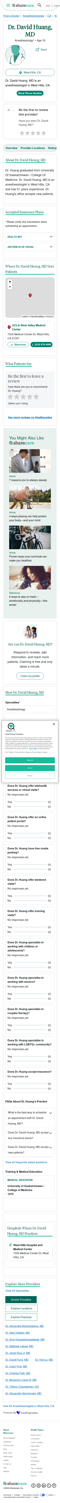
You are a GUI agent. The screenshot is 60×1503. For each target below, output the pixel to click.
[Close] (54, 724)
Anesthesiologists (33, 16)
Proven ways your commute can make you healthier (28, 558)
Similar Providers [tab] (21, 1299)
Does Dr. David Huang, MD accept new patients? (28, 1149)
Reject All (30, 760)
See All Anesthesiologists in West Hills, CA (28, 1406)
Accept (30, 768)
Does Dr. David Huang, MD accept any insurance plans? (28, 1135)
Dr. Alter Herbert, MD (17, 1333)
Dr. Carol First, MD (16, 1366)
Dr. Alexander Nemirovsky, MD (23, 1393)
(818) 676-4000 (43, 344)
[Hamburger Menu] (8, 5)
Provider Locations (33, 148)
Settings (30, 776)
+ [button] (10, 282)
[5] (44, 132)
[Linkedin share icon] (43, 1487)
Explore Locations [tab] (21, 1308)
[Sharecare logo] (30, 1483)
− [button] (10, 287)
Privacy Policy (33, 748)
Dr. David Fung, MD (16, 1360)
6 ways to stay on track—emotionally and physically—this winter (28, 601)
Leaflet (25, 316)
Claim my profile (30, 676)
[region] (30, 751)
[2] (27, 132)
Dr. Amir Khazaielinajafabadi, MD (25, 1339)
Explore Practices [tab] (21, 1317)
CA (49, 16)
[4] (38, 132)
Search (39, 5)
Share (44, 49)
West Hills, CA (32, 72)
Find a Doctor (11, 16)
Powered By (9, 1412)
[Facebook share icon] (33, 1487)
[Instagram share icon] (38, 1487)
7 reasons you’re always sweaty (28, 480)
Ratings (53, 148)
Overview (11, 148)
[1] (21, 132)
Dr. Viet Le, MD (44, 1360)
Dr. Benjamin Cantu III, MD (21, 1380)
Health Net (15, 236)
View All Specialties (17, 1291)
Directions (20, 344)
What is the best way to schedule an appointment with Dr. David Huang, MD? (27, 1117)
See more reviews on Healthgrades (30, 417)
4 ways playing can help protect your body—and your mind (27, 518)
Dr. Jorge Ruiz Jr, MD (17, 1353)
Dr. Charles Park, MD (17, 1373)
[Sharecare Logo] (23, 5)
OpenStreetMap (37, 316)
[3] (33, 132)
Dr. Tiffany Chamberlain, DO (22, 1387)
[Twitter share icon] (49, 1487)
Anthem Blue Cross (20, 247)
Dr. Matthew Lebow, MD (19, 1346)
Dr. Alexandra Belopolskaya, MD (24, 1326)
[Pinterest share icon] (54, 1487)
